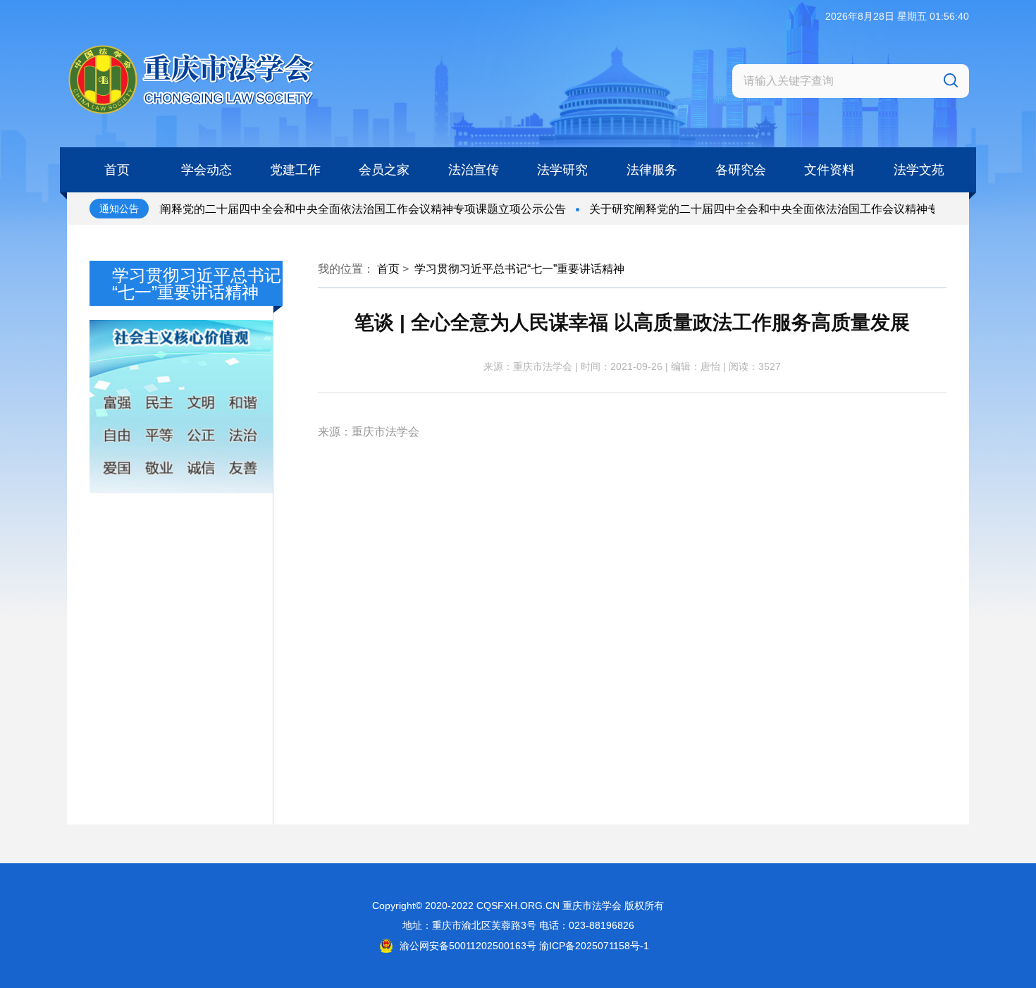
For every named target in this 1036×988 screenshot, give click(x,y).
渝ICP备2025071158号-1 (594, 945)
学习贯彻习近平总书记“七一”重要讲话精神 (519, 269)
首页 (388, 269)
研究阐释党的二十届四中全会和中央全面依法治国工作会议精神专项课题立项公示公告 (335, 209)
